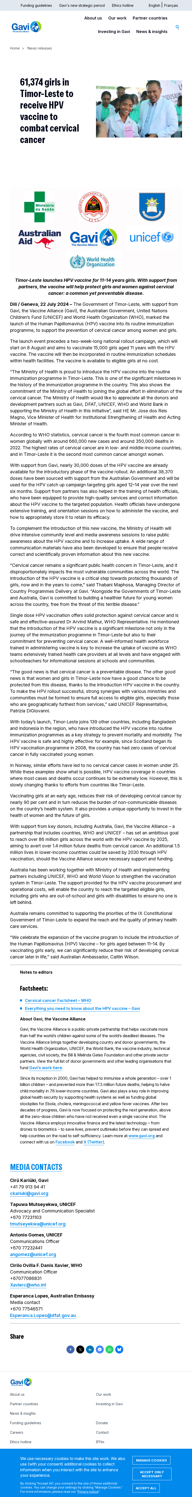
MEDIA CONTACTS (36, 1167)
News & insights (152, 31)
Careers (16, 1432)
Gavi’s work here (45, 1067)
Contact (102, 1432)
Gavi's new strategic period (82, 5)
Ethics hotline (123, 5)
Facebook (65, 1141)
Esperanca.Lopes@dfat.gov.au (43, 1315)
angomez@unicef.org (33, 1254)
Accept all (146, 1488)
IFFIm (100, 1442)
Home (15, 48)
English (154, 5)
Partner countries (150, 18)
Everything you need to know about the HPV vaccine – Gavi (82, 1008)
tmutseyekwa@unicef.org (38, 1223)
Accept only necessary (152, 1474)
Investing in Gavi (114, 31)
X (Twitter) (94, 1141)
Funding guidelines (36, 5)
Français (171, 5)
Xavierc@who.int (28, 1284)
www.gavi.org (141, 1135)
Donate (102, 1423)
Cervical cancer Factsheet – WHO (58, 1000)
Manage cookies (151, 1460)
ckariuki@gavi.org (29, 1193)
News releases (40, 48)
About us (93, 18)
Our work (117, 18)
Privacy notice (88, 1491)
